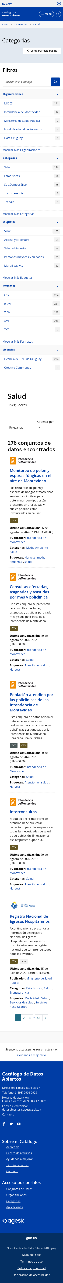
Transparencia (31, 193)
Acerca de (12, 1147)
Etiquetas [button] (9, 222)
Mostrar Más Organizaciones (21, 150)
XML (31, 321)
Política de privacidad (32, 1268)
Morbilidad (32, 998)
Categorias (21, 24)
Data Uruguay (31, 138)
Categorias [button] (10, 158)
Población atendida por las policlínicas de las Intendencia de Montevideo (31, 702)
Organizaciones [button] (13, 94)
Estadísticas (31, 176)
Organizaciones (16, 1195)
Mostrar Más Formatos (18, 341)
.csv (24, 961)
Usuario (55, 82)
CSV (31, 295)
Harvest (30, 557)
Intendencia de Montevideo (31, 112)
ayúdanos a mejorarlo (31, 1055)
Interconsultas (23, 811)
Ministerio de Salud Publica (31, 121)
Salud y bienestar (31, 248)
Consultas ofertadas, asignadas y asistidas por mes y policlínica (29, 592)
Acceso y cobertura (31, 240)
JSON (31, 304)
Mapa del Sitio (31, 1255)
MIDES (31, 103)
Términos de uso (17, 1165)
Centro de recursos (19, 1153)
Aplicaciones (14, 1207)
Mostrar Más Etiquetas (18, 278)
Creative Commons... (31, 368)
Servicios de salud (21, 1002)
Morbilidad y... (31, 266)
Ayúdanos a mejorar (19, 1159)
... (34, 1016)
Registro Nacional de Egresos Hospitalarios (30, 919)
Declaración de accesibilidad (31, 1275)
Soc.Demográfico (31, 185)
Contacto (12, 1171)
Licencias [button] (9, 349)
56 (38, 1018)
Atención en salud (36, 665)
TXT (31, 329)
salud (28, 562)
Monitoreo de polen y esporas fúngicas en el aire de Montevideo (30, 475)
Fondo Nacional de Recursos (31, 129)
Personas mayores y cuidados (31, 257)
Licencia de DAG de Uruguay (31, 359)
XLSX (31, 312)
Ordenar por (45, 422)
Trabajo (31, 202)
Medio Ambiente (37, 548)
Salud (36, 24)
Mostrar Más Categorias (18, 214)
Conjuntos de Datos (19, 1189)
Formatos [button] (9, 285)
